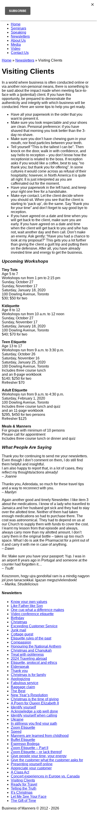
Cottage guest (22, 634)
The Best (18, 691)
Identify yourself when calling (34, 715)
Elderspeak (20, 667)
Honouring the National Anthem (36, 646)
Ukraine (17, 719)
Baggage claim (23, 687)
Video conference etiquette (32, 614)
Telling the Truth (23, 788)
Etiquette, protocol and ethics (34, 663)
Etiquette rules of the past (31, 638)
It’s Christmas (21, 792)
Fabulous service (24, 683)
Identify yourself (23, 707)
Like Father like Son (27, 606)
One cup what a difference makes (37, 610)
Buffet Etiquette (23, 740)
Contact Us (20, 53)
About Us (18, 40)
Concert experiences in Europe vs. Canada (45, 776)
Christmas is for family (28, 675)
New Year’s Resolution (29, 695)
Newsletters (20, 36)
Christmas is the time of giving (35, 699)
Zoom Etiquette (23, 727)
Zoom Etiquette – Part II (29, 748)
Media (16, 44)
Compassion (21, 642)
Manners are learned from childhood (40, 736)
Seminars (18, 28)
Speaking (18, 32)
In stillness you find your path (34, 723)
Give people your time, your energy (39, 756)
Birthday (17, 618)
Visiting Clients (23, 780)
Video (15, 49)
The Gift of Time (23, 801)
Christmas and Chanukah (31, 650)
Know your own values (29, 602)
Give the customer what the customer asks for (47, 760)
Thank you (19, 671)
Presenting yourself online (32, 764)
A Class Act (20, 772)
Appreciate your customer (31, 768)
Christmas (19, 622)
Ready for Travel (24, 784)
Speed (16, 732)
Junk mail (18, 630)
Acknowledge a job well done (34, 711)
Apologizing (20, 679)
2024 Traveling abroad (29, 658)
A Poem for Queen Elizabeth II (35, 703)
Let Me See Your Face (28, 796)
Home (16, 24)
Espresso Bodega (25, 744)
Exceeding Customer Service (34, 626)
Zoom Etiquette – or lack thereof (36, 752)
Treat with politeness (27, 654)
